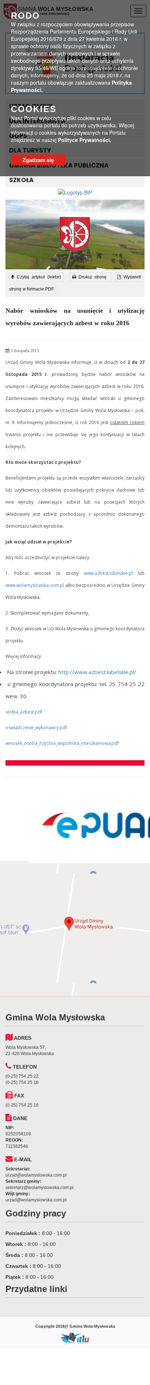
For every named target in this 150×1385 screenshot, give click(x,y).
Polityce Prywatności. (84, 139)
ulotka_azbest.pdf (23, 712)
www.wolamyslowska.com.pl (34, 585)
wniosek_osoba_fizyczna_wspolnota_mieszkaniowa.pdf (62, 743)
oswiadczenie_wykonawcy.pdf (36, 727)
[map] (75, 928)
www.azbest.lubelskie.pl (108, 573)
